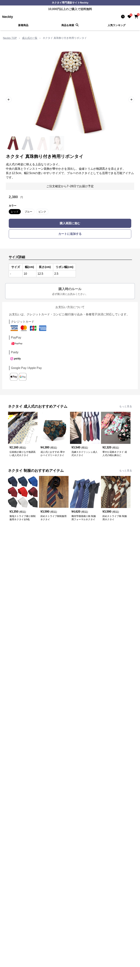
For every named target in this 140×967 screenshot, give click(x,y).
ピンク (42, 211)
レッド (15, 211)
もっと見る (125, 406)
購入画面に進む (70, 223)
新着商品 (23, 25)
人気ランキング (117, 25)
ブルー (28, 211)
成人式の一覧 (29, 37)
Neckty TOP (10, 37)
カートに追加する (70, 233)
